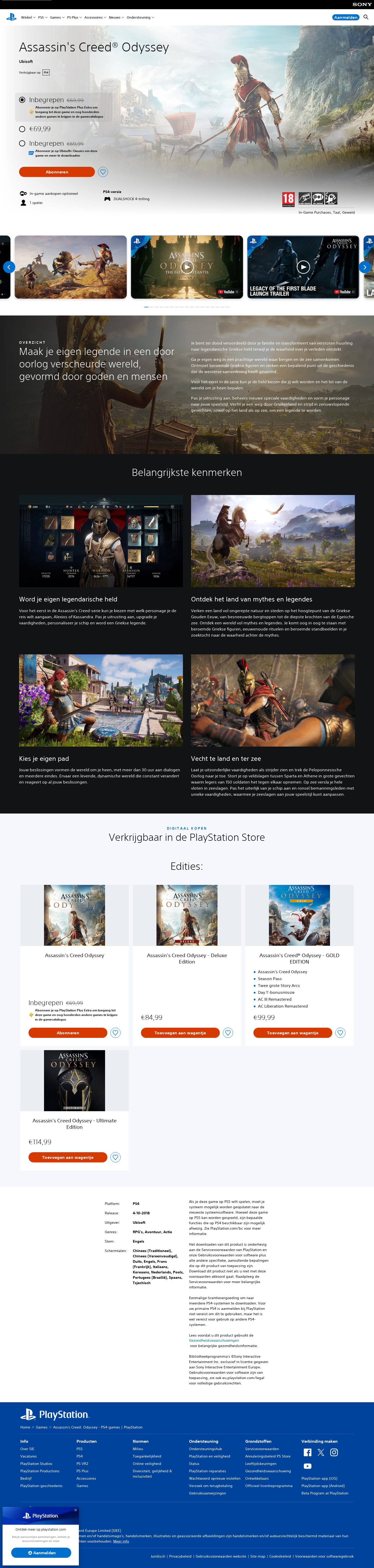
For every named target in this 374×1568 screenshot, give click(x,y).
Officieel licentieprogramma (269, 1485)
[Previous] (9, 267)
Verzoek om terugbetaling (211, 1485)
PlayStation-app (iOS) (319, 1478)
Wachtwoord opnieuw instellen (214, 1478)
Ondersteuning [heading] (203, 1441)
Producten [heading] (87, 1441)
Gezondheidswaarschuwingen (214, 1340)
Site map (257, 1556)
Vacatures (28, 1456)
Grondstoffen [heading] (258, 1441)
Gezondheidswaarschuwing (268, 1471)
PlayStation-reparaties (207, 1471)
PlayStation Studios (36, 1463)
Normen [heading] (141, 1441)
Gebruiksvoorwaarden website (221, 1556)
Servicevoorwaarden (262, 1449)
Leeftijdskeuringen (260, 1463)
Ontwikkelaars (257, 1478)
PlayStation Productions (40, 1471)
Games (55, 17)
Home (25, 1427)
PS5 (41, 17)
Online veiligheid (147, 1463)
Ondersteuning (138, 17)
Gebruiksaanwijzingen (207, 1493)
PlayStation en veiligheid (209, 1456)
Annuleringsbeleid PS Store (268, 1456)
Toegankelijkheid (147, 1456)
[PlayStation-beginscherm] (11, 17)
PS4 (80, 1456)
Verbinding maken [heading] (319, 1441)
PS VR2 (82, 1463)
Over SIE (27, 1449)
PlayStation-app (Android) (322, 1485)
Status (194, 1463)
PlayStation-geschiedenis (41, 1485)
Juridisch (158, 1556)
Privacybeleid (180, 1556)
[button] (187, 267)
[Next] (365, 267)
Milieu (138, 1449)
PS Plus (72, 17)
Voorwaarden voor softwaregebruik (324, 1556)
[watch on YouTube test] (228, 292)
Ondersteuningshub (205, 1449)
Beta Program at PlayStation (324, 1493)
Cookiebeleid (280, 1556)
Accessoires (93, 17)
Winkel (26, 17)
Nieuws (114, 17)
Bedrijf (26, 1478)
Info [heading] (24, 1441)
